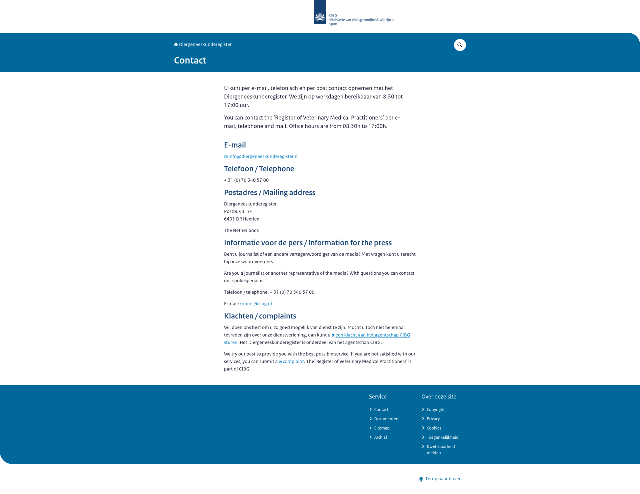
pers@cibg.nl (258, 304)
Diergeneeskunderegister (205, 45)
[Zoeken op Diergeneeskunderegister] (460, 45)
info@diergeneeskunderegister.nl (263, 157)
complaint (293, 361)
